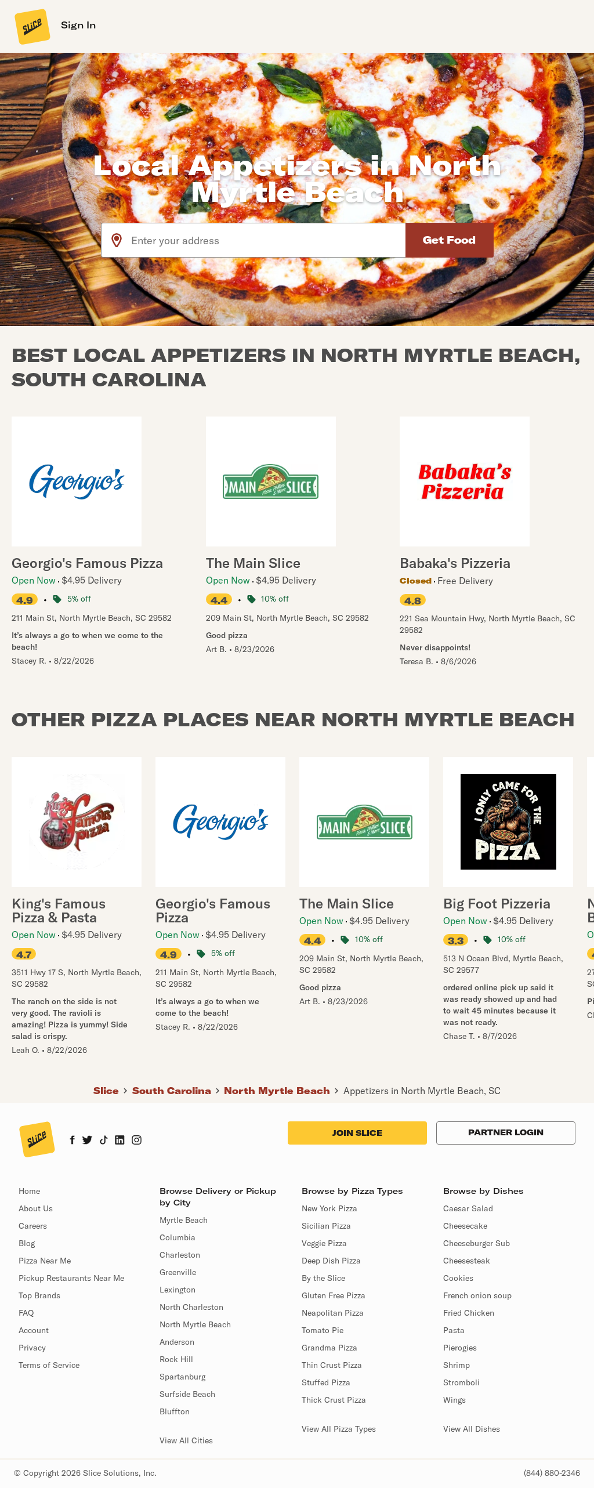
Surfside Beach (187, 1394)
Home (29, 1191)
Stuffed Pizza (326, 1382)
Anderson (177, 1342)
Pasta (454, 1330)
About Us (36, 1208)
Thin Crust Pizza (332, 1365)
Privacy (32, 1347)
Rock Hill (176, 1359)
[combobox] (269, 240)
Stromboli (461, 1382)
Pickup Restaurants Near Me (71, 1278)
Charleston (180, 1255)
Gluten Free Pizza (333, 1295)
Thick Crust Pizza (334, 1400)
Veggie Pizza (324, 1243)
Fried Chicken (468, 1313)
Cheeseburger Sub (476, 1243)
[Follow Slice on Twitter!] (87, 1141)
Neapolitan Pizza (333, 1313)
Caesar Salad (468, 1208)
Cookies (458, 1278)
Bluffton (175, 1411)
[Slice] (31, 26)
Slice (106, 1090)
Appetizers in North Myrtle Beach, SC (422, 1090)
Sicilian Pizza (326, 1226)
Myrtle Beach (184, 1220)
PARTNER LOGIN (506, 1132)
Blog (27, 1243)
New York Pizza (329, 1208)
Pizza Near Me (45, 1260)
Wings (454, 1400)
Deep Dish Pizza (331, 1260)
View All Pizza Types (339, 1429)
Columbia (177, 1237)
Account (34, 1330)
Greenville (178, 1272)
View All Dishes (471, 1429)
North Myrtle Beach (277, 1090)
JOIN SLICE (357, 1133)
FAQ (26, 1313)
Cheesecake (465, 1226)
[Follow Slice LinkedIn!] (120, 1141)
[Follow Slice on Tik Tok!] (104, 1141)
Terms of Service (49, 1365)
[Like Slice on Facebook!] (72, 1141)
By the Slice (323, 1278)
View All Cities (186, 1440)
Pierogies (460, 1347)
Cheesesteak (466, 1260)
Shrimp (456, 1365)
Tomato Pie (322, 1330)
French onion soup (477, 1295)
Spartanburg (182, 1376)
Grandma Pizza (329, 1347)
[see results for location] (117, 240)
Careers (33, 1226)
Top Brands (39, 1295)
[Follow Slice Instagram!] (137, 1141)
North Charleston (191, 1307)
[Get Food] (449, 240)
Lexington (177, 1289)
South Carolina (171, 1090)
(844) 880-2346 (552, 1473)
